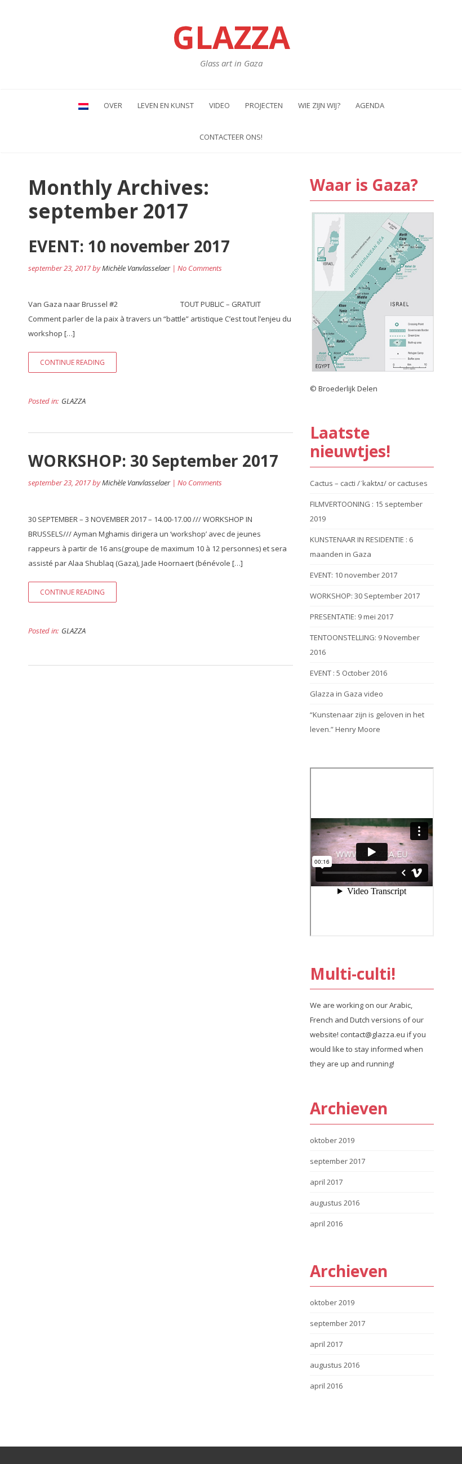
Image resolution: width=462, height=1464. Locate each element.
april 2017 (326, 1182)
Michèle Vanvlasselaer (136, 268)
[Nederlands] (83, 105)
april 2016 (326, 1223)
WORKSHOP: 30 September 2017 (153, 460)
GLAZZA (73, 401)
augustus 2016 (334, 1203)
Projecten (264, 105)
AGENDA (370, 105)
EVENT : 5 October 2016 (348, 673)
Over (113, 105)
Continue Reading (72, 362)
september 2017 (337, 1161)
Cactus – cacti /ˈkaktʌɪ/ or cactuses (369, 483)
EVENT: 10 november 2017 (129, 246)
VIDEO (219, 105)
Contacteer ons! (231, 137)
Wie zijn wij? (319, 105)
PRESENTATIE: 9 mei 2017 (351, 617)
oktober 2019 (332, 1140)
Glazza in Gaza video (346, 694)
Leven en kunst (165, 105)
